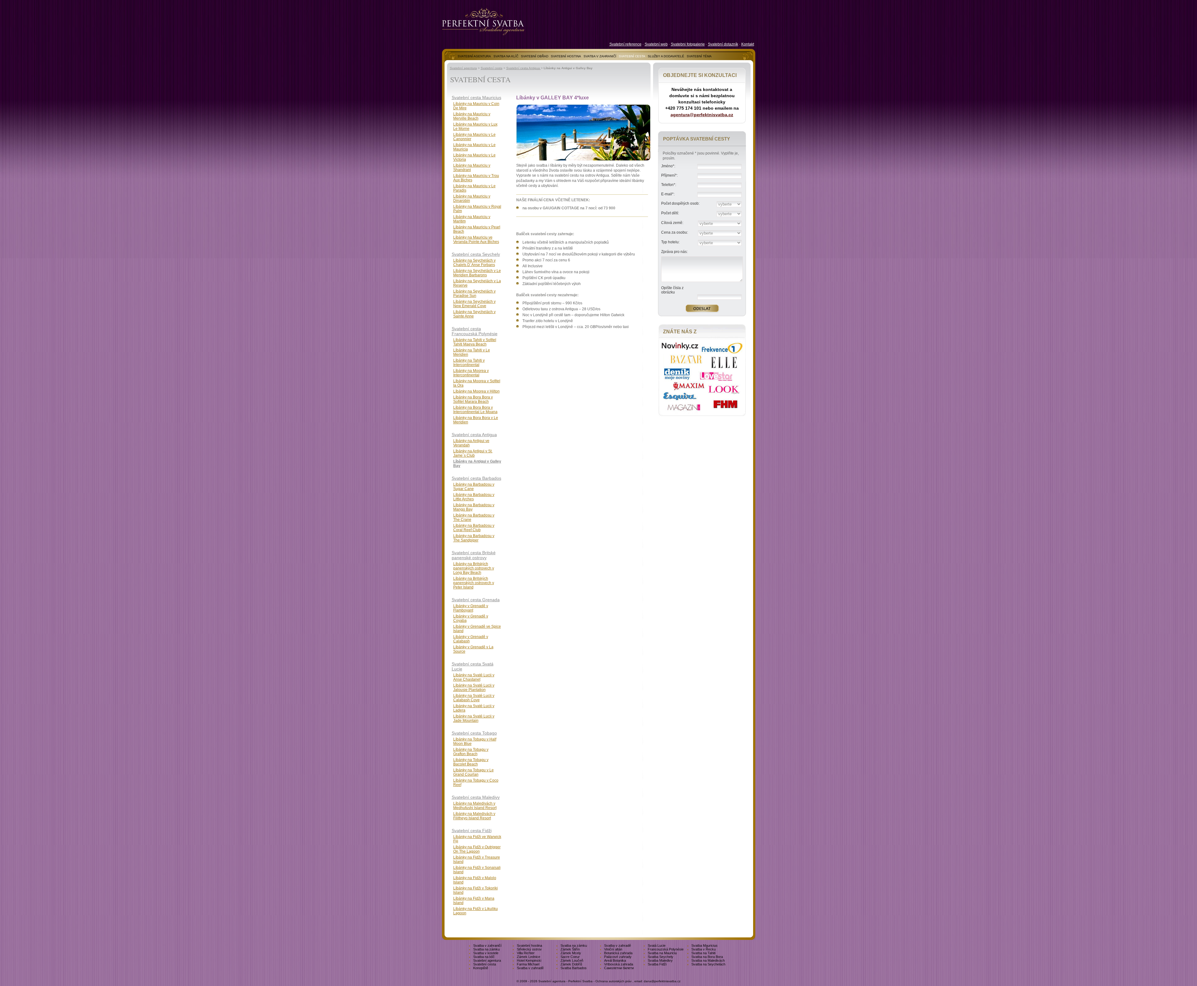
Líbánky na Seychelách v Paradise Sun (474, 293)
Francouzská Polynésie (666, 949)
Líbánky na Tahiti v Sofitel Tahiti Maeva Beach (474, 342)
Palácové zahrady (618, 957)
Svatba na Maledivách (708, 960)
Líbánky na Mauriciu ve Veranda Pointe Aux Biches (476, 239)
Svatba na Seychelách (708, 964)
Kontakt (747, 44)
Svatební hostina (529, 945)
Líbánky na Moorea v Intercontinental (471, 373)
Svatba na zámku (573, 945)
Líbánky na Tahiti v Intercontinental (469, 362)
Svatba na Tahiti (703, 953)
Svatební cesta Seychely (476, 254)
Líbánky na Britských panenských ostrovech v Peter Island (473, 582)
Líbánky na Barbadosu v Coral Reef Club (473, 527)
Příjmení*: (669, 175)
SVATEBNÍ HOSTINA (566, 56)
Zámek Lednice (528, 957)
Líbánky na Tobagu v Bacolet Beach (470, 762)
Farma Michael (528, 964)
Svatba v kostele (485, 953)
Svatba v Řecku (703, 949)
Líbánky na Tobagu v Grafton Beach (470, 751)
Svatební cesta (491, 68)
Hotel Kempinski (529, 960)
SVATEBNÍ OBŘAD (534, 56)
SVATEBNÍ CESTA (632, 56)
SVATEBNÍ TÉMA (699, 56)
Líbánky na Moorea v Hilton (476, 391)
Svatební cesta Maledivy (476, 797)
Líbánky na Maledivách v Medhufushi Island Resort (475, 805)
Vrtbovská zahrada (618, 964)
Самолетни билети (619, 968)
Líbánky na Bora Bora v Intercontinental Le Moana (475, 409)
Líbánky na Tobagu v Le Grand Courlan (473, 772)
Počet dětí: (670, 213)
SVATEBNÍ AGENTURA (474, 56)
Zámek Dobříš (571, 964)
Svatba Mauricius (704, 945)
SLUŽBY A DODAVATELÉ (666, 56)
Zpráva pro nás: (674, 252)
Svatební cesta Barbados (476, 478)
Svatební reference (625, 44)
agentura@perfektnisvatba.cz (702, 114)
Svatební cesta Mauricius (476, 97)
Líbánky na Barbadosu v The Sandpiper (473, 538)
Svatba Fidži (657, 964)
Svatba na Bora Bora (707, 957)
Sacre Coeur (570, 957)
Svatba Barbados (573, 968)
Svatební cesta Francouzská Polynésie (475, 331)
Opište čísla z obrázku (672, 290)
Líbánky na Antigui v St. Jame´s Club (473, 453)
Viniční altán (613, 949)
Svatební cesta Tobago (474, 733)
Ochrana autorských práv (613, 981)
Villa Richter (526, 953)
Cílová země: (672, 223)
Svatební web (656, 44)
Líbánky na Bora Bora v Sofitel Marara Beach (473, 399)
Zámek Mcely (570, 953)
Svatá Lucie (657, 945)
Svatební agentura (463, 68)
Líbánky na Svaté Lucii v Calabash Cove (473, 697)
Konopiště (480, 968)
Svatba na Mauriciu (662, 953)
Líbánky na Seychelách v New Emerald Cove (474, 303)
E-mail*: (668, 194)
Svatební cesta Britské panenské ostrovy (474, 555)
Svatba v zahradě (617, 945)
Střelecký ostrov (529, 949)
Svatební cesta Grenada (476, 599)
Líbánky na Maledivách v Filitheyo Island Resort (474, 816)
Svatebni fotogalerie (688, 44)
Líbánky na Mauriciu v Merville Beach (471, 116)
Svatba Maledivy (660, 960)
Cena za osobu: (674, 232)
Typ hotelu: (670, 242)
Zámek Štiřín (570, 949)
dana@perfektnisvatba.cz (662, 981)
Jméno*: (668, 166)
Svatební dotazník (723, 44)
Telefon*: (668, 185)
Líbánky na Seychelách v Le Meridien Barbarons (477, 273)
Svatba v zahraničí (487, 945)
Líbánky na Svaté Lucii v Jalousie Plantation (473, 687)
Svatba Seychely (660, 957)
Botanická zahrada (618, 953)
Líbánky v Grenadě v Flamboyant (470, 608)
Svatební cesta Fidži (472, 830)
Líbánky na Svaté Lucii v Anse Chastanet (473, 677)
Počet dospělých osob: (680, 203)
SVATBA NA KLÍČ (505, 56)
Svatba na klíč (484, 957)
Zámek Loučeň (571, 960)
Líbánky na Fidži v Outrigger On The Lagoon (477, 849)
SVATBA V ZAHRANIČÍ (600, 56)
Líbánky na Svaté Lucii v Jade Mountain (473, 718)
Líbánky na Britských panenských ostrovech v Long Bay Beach (473, 568)
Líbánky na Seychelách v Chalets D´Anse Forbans (474, 262)
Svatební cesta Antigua (523, 68)
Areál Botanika (615, 960)
